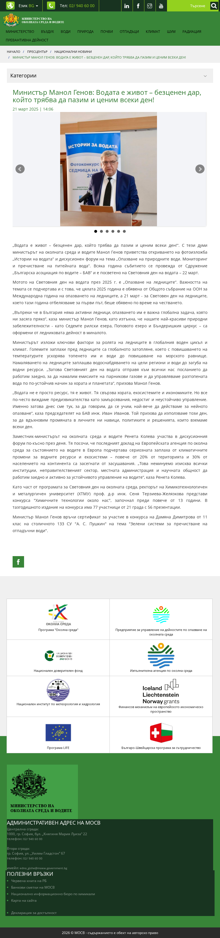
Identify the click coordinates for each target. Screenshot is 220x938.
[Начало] (33, 20)
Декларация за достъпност (34, 912)
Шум (171, 31)
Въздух (47, 31)
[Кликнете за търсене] (213, 5)
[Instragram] (150, 5)
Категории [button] (23, 75)
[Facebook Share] (18, 562)
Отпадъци (129, 31)
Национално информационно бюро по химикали (53, 893)
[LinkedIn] (127, 5)
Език (26, 5)
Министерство (20, 31)
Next (200, 169)
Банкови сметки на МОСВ (33, 887)
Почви (107, 31)
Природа (85, 31)
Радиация (191, 31)
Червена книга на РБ (28, 880)
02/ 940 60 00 (32, 839)
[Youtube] (161, 5)
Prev (20, 169)
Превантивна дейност (27, 40)
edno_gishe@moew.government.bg (43, 868)
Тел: (77, 5)
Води (65, 31)
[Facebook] (138, 5)
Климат (153, 31)
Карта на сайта (24, 900)
